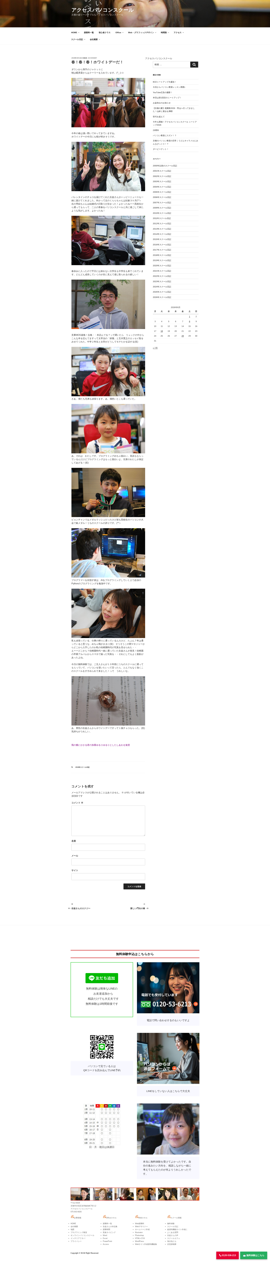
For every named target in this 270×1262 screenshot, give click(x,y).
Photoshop (139, 1235)
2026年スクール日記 (162, 297)
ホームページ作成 (142, 1229)
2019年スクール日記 (162, 260)
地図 (72, 1229)
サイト (74, 870)
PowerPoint (107, 1241)
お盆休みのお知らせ (162, 103)
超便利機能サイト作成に (177, 1229)
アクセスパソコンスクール (102, 10)
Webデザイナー (141, 1226)
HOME (74, 32)
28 (183, 336)
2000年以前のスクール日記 (165, 166)
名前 (73, 841)
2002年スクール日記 (162, 176)
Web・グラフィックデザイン (141, 32)
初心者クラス (105, 32)
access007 (92, 58)
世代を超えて (159, 116)
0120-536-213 (228, 1255)
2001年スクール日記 (162, 171)
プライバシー (76, 1241)
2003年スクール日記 (162, 181)
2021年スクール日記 (162, 271)
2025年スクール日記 (162, 292)
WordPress (139, 1241)
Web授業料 (139, 1223)
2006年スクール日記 (162, 197)
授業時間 (106, 1229)
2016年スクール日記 (162, 244)
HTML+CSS (140, 1238)
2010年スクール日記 (162, 213)
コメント (77, 802)
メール (74, 856)
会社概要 (94, 39)
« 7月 (155, 348)
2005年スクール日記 (162, 192)
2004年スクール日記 (162, 187)
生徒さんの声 (172, 1235)
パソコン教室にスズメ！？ (164, 135)
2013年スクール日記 (162, 229)
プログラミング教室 (79, 1232)
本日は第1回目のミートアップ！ (167, 97)
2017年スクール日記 (162, 250)
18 (162, 331)
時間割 (164, 32)
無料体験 (171, 1223)
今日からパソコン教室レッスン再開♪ (169, 87)
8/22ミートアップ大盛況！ (164, 82)
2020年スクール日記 (162, 265)
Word (105, 1235)
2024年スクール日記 (162, 287)
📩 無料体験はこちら (253, 1255)
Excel (105, 1238)
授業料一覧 (89, 32)
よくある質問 (172, 1232)
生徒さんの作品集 (110, 1226)
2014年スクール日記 (162, 234)
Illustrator (139, 1232)
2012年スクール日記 (162, 223)
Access (106, 1244)
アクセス (178, 32)
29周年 (156, 130)
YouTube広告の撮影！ (163, 92)
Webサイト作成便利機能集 (146, 1244)
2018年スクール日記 (82, 767)
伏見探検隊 (171, 1244)
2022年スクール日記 (162, 276)
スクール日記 (77, 39)
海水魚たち (171, 1241)
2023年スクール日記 (162, 281)
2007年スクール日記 (162, 202)
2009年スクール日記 (162, 208)
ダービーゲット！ (161, 149)
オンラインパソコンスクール (82, 1235)
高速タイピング (109, 1232)
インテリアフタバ (78, 1238)
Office (118, 32)
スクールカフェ (173, 1238)
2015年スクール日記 (162, 239)
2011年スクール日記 (162, 218)
